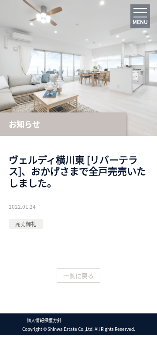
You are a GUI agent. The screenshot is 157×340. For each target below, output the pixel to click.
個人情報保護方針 (44, 320)
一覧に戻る (78, 275)
